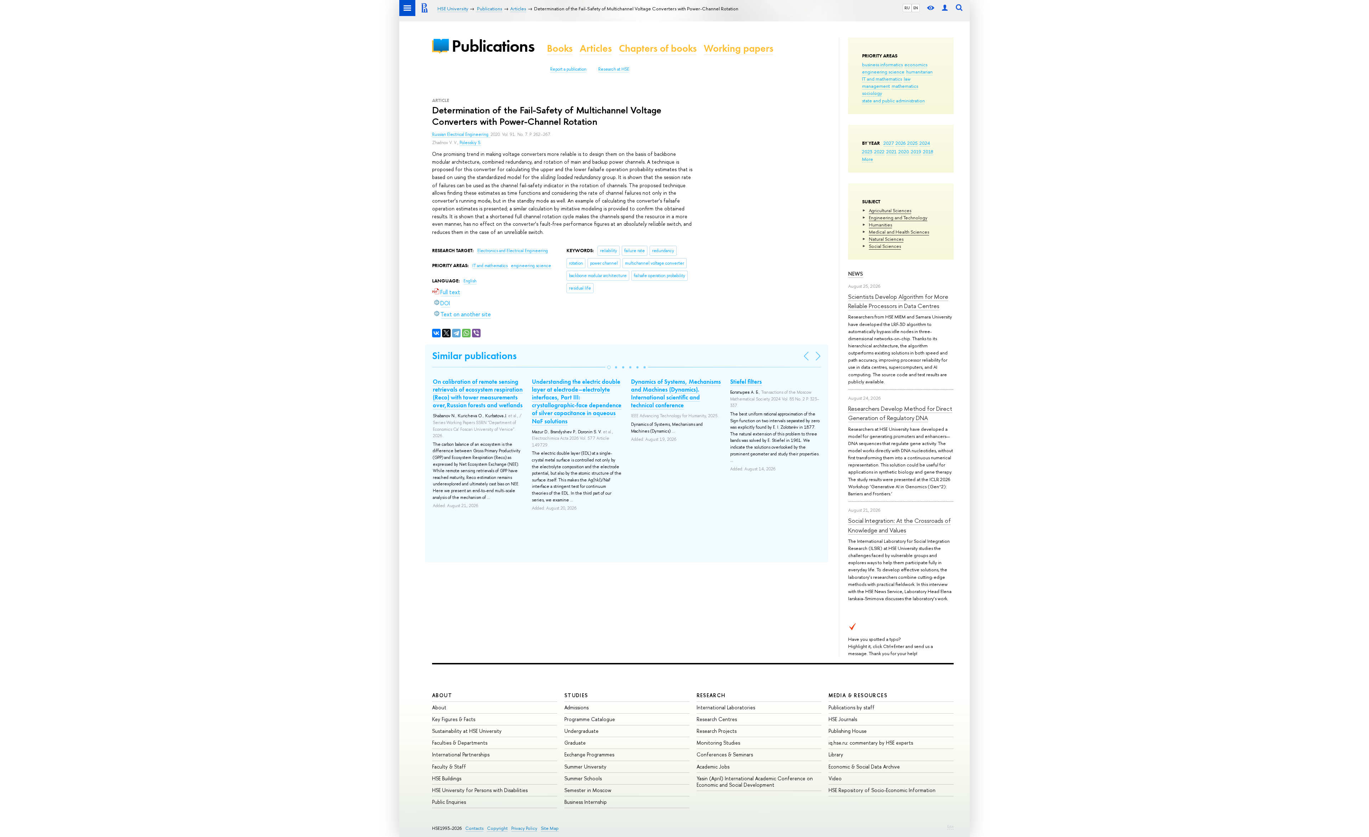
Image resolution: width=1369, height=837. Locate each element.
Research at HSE (613, 69)
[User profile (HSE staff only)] (944, 8)
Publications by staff (852, 707)
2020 (903, 151)
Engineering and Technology (898, 217)
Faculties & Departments (459, 742)
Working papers (738, 48)
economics (915, 64)
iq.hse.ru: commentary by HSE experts (871, 742)
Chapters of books (658, 48)
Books (560, 48)
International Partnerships (460, 754)
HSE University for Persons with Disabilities (480, 790)
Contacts (474, 828)
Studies (576, 695)
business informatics (882, 64)
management (876, 86)
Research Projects (717, 731)
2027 (888, 143)
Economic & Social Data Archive (864, 766)
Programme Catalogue (589, 719)
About (442, 695)
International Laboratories (726, 707)
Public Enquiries (449, 801)
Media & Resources (858, 695)
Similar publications (474, 355)
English (470, 281)
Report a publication (568, 69)
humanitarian (919, 71)
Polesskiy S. (470, 143)
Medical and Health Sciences (899, 232)
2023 (867, 151)
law (907, 79)
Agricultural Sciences (890, 210)
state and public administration (893, 100)
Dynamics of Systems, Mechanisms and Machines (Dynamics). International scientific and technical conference (676, 393)
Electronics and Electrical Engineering (512, 251)
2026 (901, 143)
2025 (912, 143)
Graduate (575, 742)
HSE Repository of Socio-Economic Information (882, 790)
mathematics (905, 86)
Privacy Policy (524, 828)
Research (711, 695)
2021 (891, 151)
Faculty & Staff (449, 766)
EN (915, 7)
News (855, 273)
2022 (879, 151)
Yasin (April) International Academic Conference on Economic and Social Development (755, 781)
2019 (916, 151)
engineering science (883, 71)
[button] (608, 367)
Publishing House (848, 731)
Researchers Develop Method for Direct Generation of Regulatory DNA (900, 413)
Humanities (880, 224)
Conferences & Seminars (725, 754)
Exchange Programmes (589, 754)
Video (835, 778)
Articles (596, 48)
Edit (950, 826)
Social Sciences (885, 246)
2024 (924, 143)
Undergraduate (581, 731)
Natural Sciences (886, 239)
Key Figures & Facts (453, 719)
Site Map (550, 828)
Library (836, 754)
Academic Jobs (713, 766)
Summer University (585, 766)
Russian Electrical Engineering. (461, 134)
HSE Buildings (446, 778)
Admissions (576, 707)
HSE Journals (843, 719)
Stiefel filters (746, 382)
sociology (872, 93)
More (867, 159)
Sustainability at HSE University (467, 731)
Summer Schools (583, 778)
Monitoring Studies (718, 742)
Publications (493, 46)
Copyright (497, 828)
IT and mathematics (882, 79)
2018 (928, 151)
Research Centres (717, 719)
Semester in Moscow (587, 790)
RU (907, 7)
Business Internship (585, 801)
